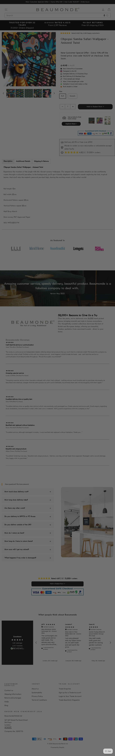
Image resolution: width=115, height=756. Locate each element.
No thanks (36, 391)
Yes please (35, 384)
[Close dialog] (98, 349)
